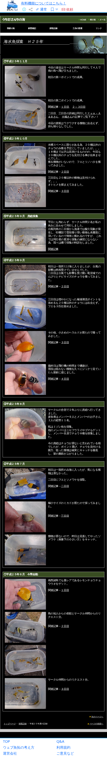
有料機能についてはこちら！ (43, 3)
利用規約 (63, 747)
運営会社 (10, 753)
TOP (6, 741)
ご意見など (65, 753)
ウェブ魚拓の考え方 (18, 747)
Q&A (60, 741)
